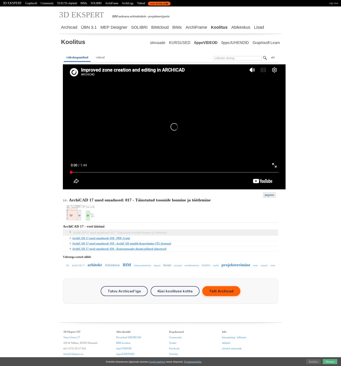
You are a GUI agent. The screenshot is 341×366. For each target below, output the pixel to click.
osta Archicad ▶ (159, 3)
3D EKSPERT (12, 3)
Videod (141, 3)
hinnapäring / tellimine (234, 337)
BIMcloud (160, 27)
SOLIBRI (96, 3)
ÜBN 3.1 (89, 27)
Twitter (173, 342)
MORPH (206, 265)
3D (67, 265)
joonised (178, 265)
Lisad (259, 27)
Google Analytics (157, 361)
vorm (272, 265)
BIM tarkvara (120, 16)
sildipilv (226, 342)
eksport (157, 265)
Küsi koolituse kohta (175, 291)
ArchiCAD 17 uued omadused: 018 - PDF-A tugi (101, 238)
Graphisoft (31, 3)
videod (100, 57)
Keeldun (313, 361)
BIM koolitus (123, 342)
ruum (255, 265)
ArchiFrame (111, 3)
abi (273, 57)
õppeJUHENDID (235, 43)
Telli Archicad (221, 291)
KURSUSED (179, 43)
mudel (216, 265)
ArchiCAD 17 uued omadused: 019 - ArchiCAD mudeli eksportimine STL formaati (121, 243)
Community (47, 3)
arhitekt (94, 265)
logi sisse (333, 3)
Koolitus (219, 27)
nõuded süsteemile (232, 348)
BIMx (83, 3)
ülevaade (157, 43)
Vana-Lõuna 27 (71, 337)
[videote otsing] (265, 59)
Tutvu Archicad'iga (124, 291)
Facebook (174, 348)
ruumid (264, 265)
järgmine (269, 195)
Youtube (173, 354)
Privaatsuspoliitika (192, 361)
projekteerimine (236, 265)
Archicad (69, 27)
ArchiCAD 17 (78, 265)
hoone (167, 265)
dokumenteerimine (142, 265)
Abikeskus (240, 27)
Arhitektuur (112, 265)
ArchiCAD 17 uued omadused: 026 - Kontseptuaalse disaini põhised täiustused (119, 248)
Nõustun (330, 361)
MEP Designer (113, 27)
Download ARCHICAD (128, 337)
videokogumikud (77, 57)
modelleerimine (192, 265)
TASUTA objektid (67, 3)
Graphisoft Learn (266, 43)
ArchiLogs (128, 3)
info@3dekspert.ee (73, 354)
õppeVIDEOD (206, 43)
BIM (127, 265)
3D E (81, 14)
